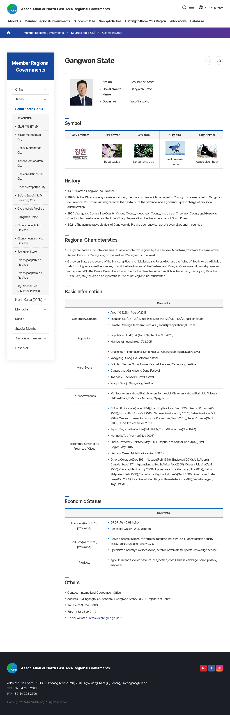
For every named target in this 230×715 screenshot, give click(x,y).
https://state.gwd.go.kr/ (104, 618)
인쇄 (219, 60)
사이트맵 (191, 7)
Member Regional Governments (44, 33)
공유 (209, 60)
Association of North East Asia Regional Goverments (65, 9)
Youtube (203, 668)
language (216, 7)
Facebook (211, 668)
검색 (184, 7)
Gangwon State (112, 33)
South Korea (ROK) (83, 33)
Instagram (219, 668)
